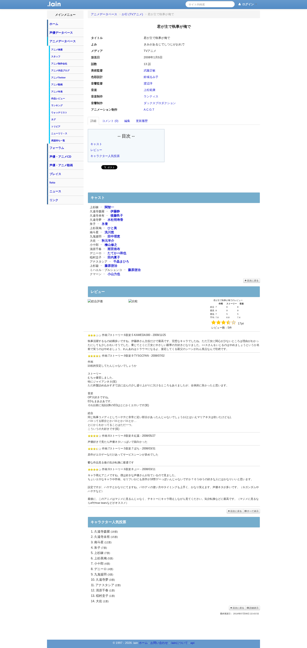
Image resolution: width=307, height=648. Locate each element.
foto (52, 182)
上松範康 (149, 90)
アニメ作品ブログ (60, 70)
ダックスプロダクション (160, 103)
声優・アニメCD (60, 156)
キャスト (96, 144)
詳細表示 (254, 608)
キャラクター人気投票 (105, 156)
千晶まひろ (121, 261)
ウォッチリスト (59, 112)
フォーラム (56, 147)
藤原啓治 (111, 265)
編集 (127, 120)
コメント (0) (110, 120)
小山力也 (114, 274)
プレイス (55, 174)
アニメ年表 (57, 91)
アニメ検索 (57, 49)
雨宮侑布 (114, 249)
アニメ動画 (57, 84)
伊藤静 (115, 211)
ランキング (57, 105)
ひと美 (112, 228)
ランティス (151, 96)
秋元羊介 (108, 240)
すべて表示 (252, 511)
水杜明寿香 (115, 219)
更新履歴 (142, 120)
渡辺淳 (148, 83)
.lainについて (179, 642)
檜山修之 (111, 244)
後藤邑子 (116, 215)
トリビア (55, 126)
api (192, 642)
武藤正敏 (149, 70)
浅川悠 (109, 232)
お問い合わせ (159, 642)
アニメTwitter (58, 77)
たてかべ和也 (117, 253)
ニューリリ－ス (59, 133)
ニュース (55, 191)
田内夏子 (114, 257)
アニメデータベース (62, 41)
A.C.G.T (149, 109)
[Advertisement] (65, 269)
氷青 (105, 224)
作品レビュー (58, 98)
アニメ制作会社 (59, 63)
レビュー (96, 150)
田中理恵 (114, 236)
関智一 (109, 207)
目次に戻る (252, 280)
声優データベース (61, 32)
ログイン (248, 4)
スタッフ (55, 56)
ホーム (53, 24)
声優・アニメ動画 (61, 165)
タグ (53, 119)
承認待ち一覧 (58, 140)
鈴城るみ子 (151, 77)
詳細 (93, 120)
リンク (53, 200)
